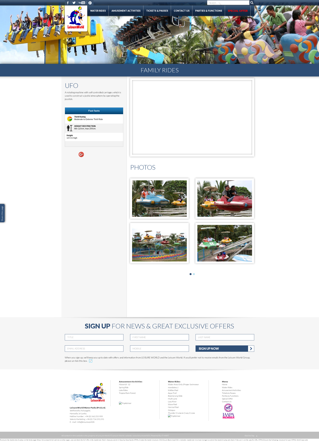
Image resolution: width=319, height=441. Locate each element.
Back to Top (251, 435)
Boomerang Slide (175, 396)
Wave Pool (172, 404)
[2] (194, 274)
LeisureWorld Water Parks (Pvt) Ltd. (88, 407)
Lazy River (172, 401)
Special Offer (238, 10)
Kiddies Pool (173, 390)
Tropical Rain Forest (127, 393)
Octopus (171, 410)
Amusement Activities (126, 10)
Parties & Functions (208, 10)
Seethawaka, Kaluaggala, (80, 410)
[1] (191, 274)
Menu (225, 381)
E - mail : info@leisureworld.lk (82, 422)
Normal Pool (173, 407)
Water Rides (98, 10)
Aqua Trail (172, 393)
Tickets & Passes (157, 10)
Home (224, 384)
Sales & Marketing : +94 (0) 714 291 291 (87, 419)
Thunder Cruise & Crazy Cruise (181, 413)
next (253, 273)
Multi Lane (172, 398)
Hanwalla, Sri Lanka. (78, 413)
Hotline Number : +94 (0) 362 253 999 (86, 416)
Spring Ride (123, 387)
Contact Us (182, 10)
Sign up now (209, 348)
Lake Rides (123, 390)
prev (131, 273)
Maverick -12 (124, 384)
